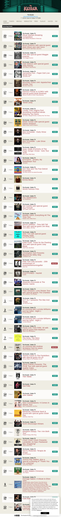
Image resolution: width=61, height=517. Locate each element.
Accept (44, 513)
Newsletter (28, 21)
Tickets (11, 21)
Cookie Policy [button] (34, 508)
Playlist (43, 21)
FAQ (56, 21)
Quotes (50, 21)
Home (5, 21)
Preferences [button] (39, 510)
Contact (6, 23)
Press (36, 21)
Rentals (19, 21)
